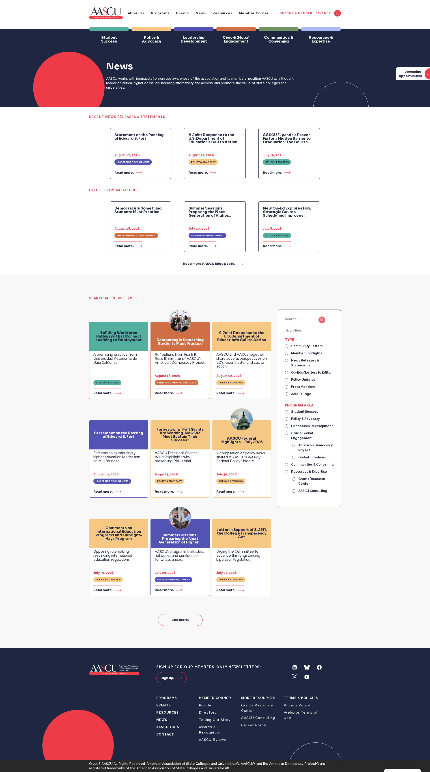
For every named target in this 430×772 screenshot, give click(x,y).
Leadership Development (133, 162)
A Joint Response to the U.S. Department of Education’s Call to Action (213, 138)
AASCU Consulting (258, 718)
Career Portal (254, 725)
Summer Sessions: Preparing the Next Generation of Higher (210, 212)
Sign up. (167, 678)
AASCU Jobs (167, 727)
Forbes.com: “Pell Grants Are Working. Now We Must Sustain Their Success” (180, 435)
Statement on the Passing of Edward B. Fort (139, 136)
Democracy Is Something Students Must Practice (138, 210)
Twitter (294, 677)
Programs (160, 13)
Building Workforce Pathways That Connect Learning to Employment (119, 336)
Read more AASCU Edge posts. (209, 263)
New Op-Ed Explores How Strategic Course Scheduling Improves (287, 212)
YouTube (307, 677)
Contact (165, 734)
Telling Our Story (215, 720)
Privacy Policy (297, 705)
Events (182, 13)
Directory (208, 712)
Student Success (277, 162)
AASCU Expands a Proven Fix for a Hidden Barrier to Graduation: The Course (287, 138)
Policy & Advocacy (203, 162)
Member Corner (254, 13)
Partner (323, 13)
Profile (205, 705)
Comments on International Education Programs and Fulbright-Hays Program (118, 533)
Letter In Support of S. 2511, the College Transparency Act (242, 533)
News (201, 13)
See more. (180, 620)
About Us (136, 13)
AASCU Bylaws (212, 740)
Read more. (124, 172)
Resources (222, 13)
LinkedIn (294, 667)
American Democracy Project (136, 235)
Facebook (319, 667)
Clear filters (293, 330)
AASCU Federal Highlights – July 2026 (242, 440)
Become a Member (296, 13)
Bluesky (307, 667)
